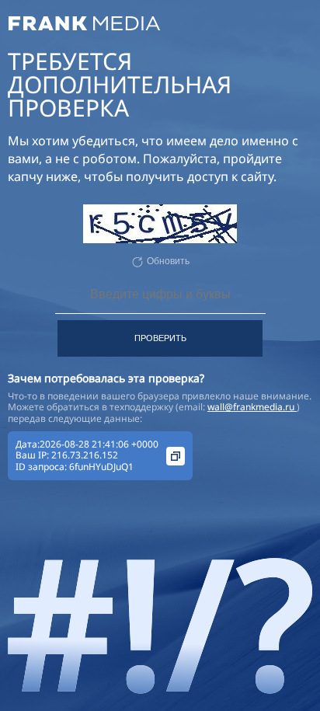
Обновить (168, 261)
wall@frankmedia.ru (252, 406)
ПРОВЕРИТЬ (160, 338)
